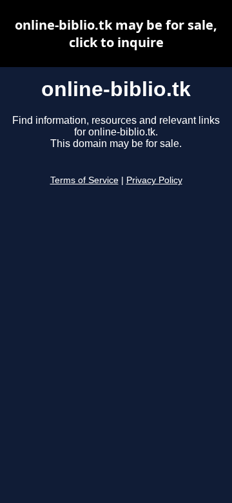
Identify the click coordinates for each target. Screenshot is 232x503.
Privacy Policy (154, 180)
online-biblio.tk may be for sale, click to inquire (116, 33)
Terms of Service (84, 180)
